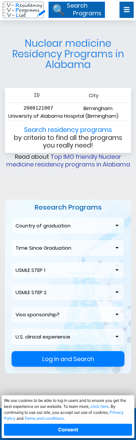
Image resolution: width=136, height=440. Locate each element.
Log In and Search (68, 359)
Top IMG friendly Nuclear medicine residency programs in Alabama (68, 160)
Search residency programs (68, 129)
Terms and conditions (44, 418)
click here (99, 406)
